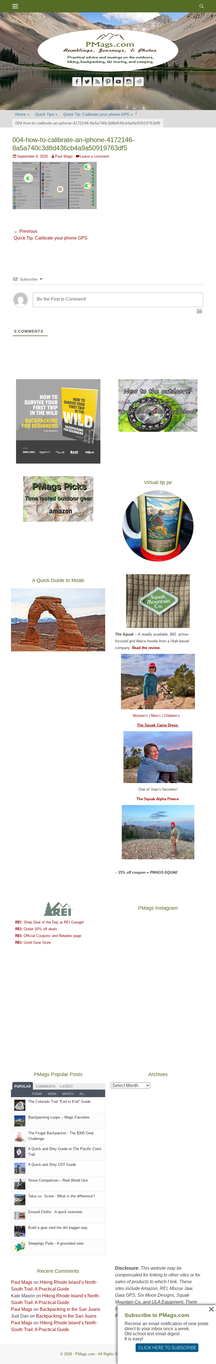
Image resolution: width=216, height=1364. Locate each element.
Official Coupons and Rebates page (48, 936)
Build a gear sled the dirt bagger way (57, 1228)
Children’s (172, 716)
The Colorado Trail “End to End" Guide (59, 1101)
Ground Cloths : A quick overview (55, 1212)
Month (68, 1093)
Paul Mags (64, 156)
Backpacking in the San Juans (70, 1309)
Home (22, 114)
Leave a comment (94, 156)
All (82, 1093)
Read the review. (146, 648)
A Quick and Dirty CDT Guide (52, 1164)
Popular (22, 1086)
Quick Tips (46, 114)
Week (52, 1093)
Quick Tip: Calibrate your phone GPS (98, 114)
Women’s (141, 716)
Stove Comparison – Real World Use (58, 1180)
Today (37, 1093)
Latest (66, 1086)
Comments (45, 1086)
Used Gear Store (33, 942)
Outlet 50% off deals (36, 929)
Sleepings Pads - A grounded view (56, 1243)
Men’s (156, 716)
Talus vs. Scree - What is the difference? (61, 1196)
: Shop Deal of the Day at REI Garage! (49, 922)
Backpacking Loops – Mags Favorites (59, 1117)
